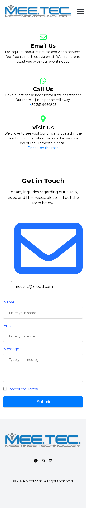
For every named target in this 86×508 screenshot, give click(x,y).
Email (8, 325)
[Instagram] (43, 461)
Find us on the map (43, 148)
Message (11, 349)
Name (8, 302)
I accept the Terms (22, 389)
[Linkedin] (50, 461)
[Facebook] (36, 461)
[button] (80, 11)
